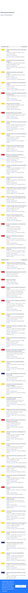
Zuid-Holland (8, 67)
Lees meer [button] (4, 590)
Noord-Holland (8, 56)
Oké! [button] (21, 586)
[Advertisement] (14, 31)
